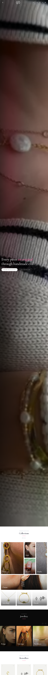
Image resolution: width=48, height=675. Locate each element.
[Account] (43, 2)
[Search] (37, 2)
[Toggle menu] (3, 2)
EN (33, 2)
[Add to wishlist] (13, 665)
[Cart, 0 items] (45, 2)
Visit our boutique (25, 269)
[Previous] (43, 623)
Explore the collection (10, 269)
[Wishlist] (40, 2)
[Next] (45, 623)
